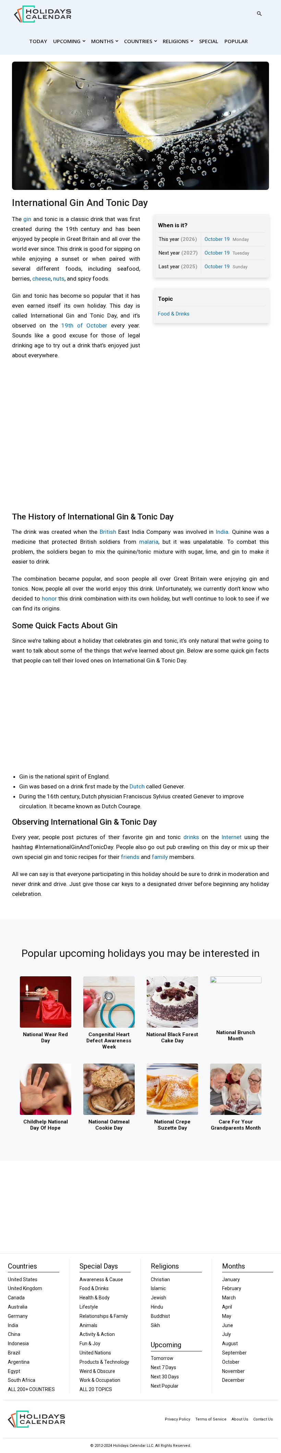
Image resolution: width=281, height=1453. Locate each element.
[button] (259, 14)
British (108, 531)
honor (49, 598)
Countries (138, 41)
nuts (58, 278)
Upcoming (67, 41)
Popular (236, 41)
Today (38, 41)
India (222, 531)
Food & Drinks (174, 314)
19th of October (84, 325)
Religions (175, 41)
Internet (231, 837)
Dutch (137, 786)
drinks (191, 837)
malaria (148, 541)
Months (102, 41)
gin (27, 219)
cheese (41, 278)
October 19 (217, 239)
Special (208, 41)
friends (130, 856)
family (160, 856)
